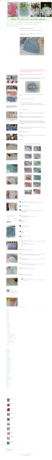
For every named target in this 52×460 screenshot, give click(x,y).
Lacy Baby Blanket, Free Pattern (10, 342)
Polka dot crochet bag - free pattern (13, 408)
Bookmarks (7, 355)
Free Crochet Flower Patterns (29, 22)
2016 (7, 319)
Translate (11, 450)
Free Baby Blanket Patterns (19, 22)
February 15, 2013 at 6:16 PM (31, 201)
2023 (7, 312)
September (9, 326)
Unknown (22, 253)
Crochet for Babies (8, 361)
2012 (7, 344)
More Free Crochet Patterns (10, 24)
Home (7, 22)
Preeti (22, 205)
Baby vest (7, 354)
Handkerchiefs (7, 376)
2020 (7, 315)
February (9, 333)
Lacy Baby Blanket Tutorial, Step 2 (11, 337)
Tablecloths (7, 383)
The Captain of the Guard (12, 403)
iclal (21, 215)
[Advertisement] (32, 62)
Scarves (7, 381)
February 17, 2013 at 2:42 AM (26, 225)
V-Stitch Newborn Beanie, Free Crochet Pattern (12, 338)
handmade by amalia (9, 403)
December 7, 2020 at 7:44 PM (27, 267)
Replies (23, 277)
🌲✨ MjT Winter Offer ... (12, 437)
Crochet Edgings (8, 359)
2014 (7, 321)
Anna (21, 225)
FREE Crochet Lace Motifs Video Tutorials (13, 25)
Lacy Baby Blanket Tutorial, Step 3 (11, 335)
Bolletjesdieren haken (12, 432)
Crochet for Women (8, 365)
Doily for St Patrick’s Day (10, 336)
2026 (7, 309)
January (8, 343)
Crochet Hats (7, 367)
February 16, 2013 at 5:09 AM (29, 209)
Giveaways (7, 375)
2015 (7, 320)
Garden (7, 374)
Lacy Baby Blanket (42, 33)
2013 (7, 322)
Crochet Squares (8, 369)
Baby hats (7, 353)
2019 (7, 316)
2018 (7, 317)
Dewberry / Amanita (23, 209)
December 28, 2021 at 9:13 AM (30, 278)
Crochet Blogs (35, 24)
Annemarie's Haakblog (9, 431)
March (8, 332)
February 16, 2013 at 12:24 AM (26, 205)
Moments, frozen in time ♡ (10, 417)
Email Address (8, 219)
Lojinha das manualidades (10, 441)
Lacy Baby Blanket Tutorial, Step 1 (11, 340)
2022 (7, 313)
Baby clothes (7, 351)
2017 (7, 318)
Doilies (7, 372)
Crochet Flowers (8, 360)
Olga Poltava (24, 278)
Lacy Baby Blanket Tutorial (28, 24)
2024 (7, 311)
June (8, 329)
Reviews (7, 380)
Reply (22, 203)
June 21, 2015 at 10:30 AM (26, 253)
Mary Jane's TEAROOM (9, 436)
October (8, 325)
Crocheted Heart (9, 339)
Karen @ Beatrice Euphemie (24, 201)
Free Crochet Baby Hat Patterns (38, 22)
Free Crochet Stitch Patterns (19, 24)
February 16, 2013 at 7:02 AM (26, 215)
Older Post (45, 305)
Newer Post (21, 305)
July (8, 328)
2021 (7, 314)
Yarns (6, 386)
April (8, 331)
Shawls (7, 382)
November (9, 324)
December (9, 323)
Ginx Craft (8, 422)
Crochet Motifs (7, 368)
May (8, 330)
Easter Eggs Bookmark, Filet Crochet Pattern (12, 334)
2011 (7, 345)
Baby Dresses (7, 352)
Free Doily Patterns (12, 22)
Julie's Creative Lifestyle (9, 412)
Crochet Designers (8, 358)
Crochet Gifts (7, 366)
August (8, 327)
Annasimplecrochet (9, 398)
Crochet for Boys (8, 362)
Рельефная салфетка (12, 427)
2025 (7, 310)
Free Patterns (7, 373)
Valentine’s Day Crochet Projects (10, 341)
